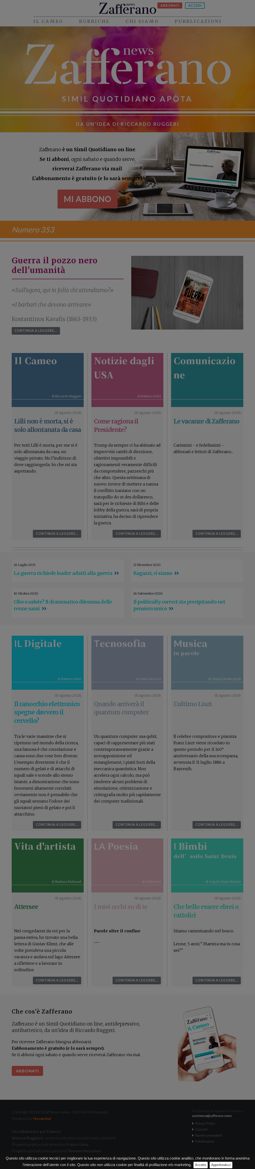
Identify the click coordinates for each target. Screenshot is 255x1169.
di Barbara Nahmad (66, 882)
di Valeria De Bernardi (224, 679)
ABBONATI (170, 5)
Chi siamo (142, 21)
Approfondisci (221, 1165)
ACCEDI (195, 5)
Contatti (200, 1129)
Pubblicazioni (198, 21)
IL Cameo (48, 21)
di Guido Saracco (148, 679)
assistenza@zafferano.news (212, 1116)
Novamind (42, 1118)
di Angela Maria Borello (223, 882)
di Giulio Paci (151, 882)
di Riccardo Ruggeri (66, 396)
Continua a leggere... (35, 331)
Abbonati (27, 1070)
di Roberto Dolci (149, 396)
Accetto (200, 1165)
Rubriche (94, 21)
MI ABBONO (87, 199)
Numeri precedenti (208, 1135)
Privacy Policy (204, 1123)
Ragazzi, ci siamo (152, 573)
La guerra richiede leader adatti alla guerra (63, 573)
